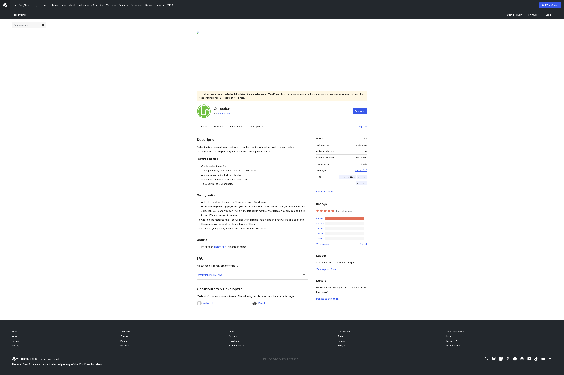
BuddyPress (453, 345)
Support (363, 126)
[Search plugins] (43, 25)
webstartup (224, 113)
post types (361, 183)
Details (203, 126)
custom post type (347, 177)
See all (363, 244)
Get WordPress (550, 5)
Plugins (123, 341)
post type (362, 177)
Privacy (15, 345)
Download (360, 111)
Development (256, 126)
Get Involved (344, 331)
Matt (449, 336)
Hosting (15, 341)
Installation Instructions (209, 275)
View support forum (326, 269)
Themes (124, 336)
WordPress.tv (237, 345)
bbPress (451, 341)
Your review (322, 244)
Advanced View (324, 191)
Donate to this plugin (327, 298)
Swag (342, 345)
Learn (232, 331)
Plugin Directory (19, 15)
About (15, 331)
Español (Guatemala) (49, 359)
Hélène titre (220, 246)
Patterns (124, 345)
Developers (235, 341)
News (14, 336)
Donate (343, 341)
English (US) (361, 170)
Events (341, 336)
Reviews (218, 126)
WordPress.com (455, 331)
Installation (236, 126)
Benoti (261, 303)
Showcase (125, 331)
